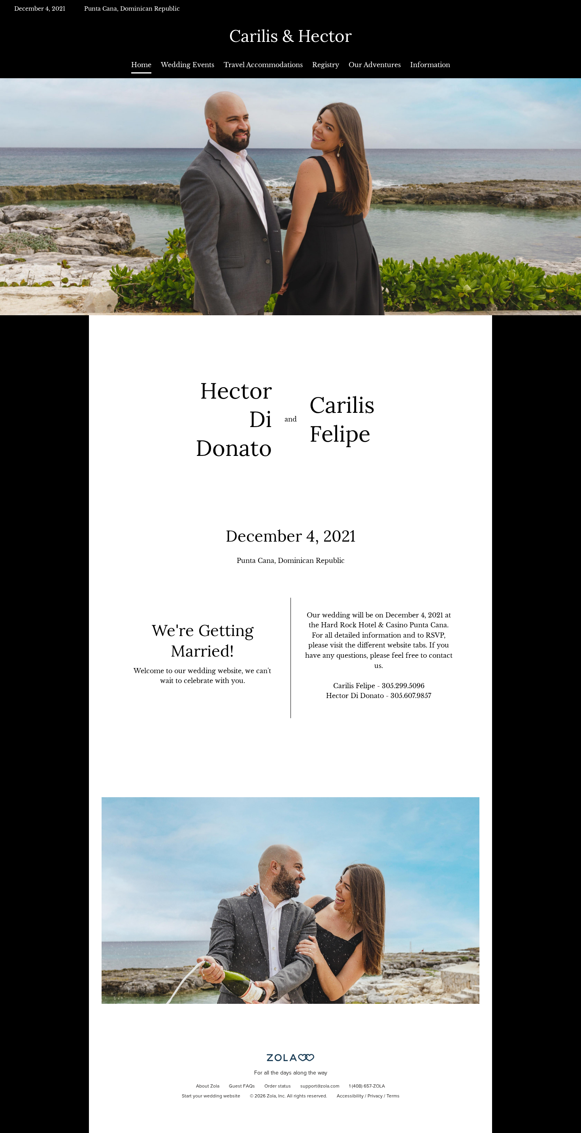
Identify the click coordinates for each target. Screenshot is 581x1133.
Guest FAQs (242, 1086)
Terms (393, 1096)
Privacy (375, 1096)
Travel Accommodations (263, 65)
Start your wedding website (211, 1096)
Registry (325, 65)
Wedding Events (187, 65)
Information (430, 65)
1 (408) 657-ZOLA (367, 1086)
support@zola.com (320, 1086)
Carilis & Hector (290, 36)
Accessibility (350, 1096)
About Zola (207, 1086)
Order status (277, 1086)
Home (141, 65)
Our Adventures (375, 65)
